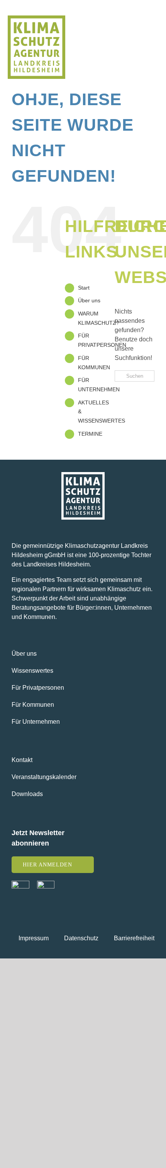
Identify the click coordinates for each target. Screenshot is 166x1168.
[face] (20, 883)
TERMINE (90, 434)
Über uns (89, 300)
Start (84, 288)
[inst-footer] (45, 883)
